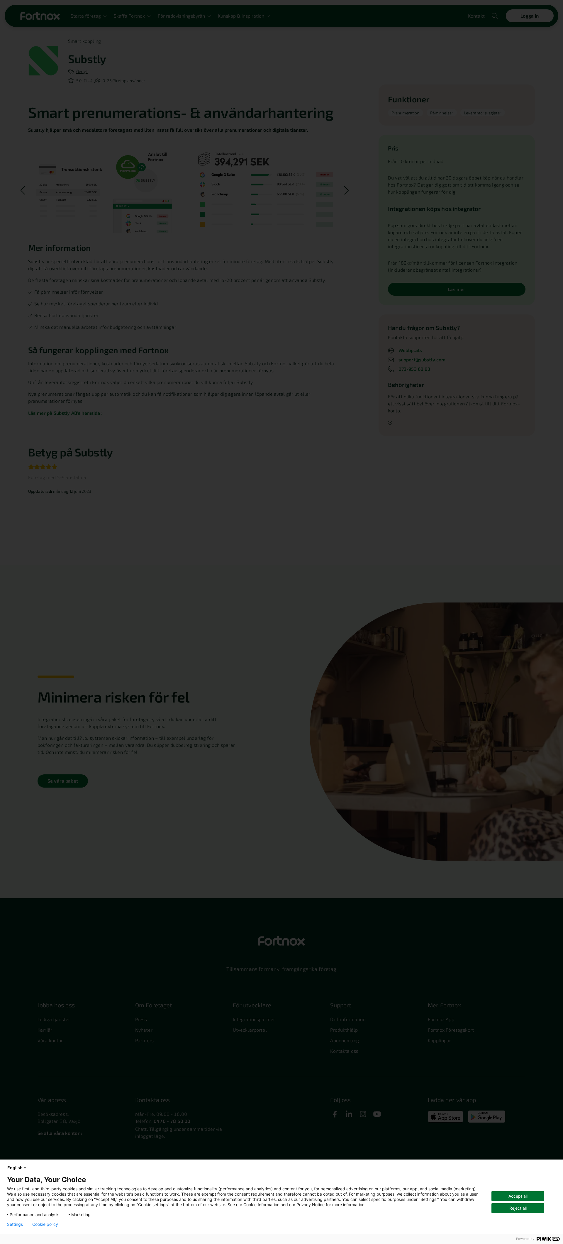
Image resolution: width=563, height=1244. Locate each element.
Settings (15, 1224)
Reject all (518, 1208)
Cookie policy (45, 1224)
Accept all (518, 1196)
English (15, 1167)
